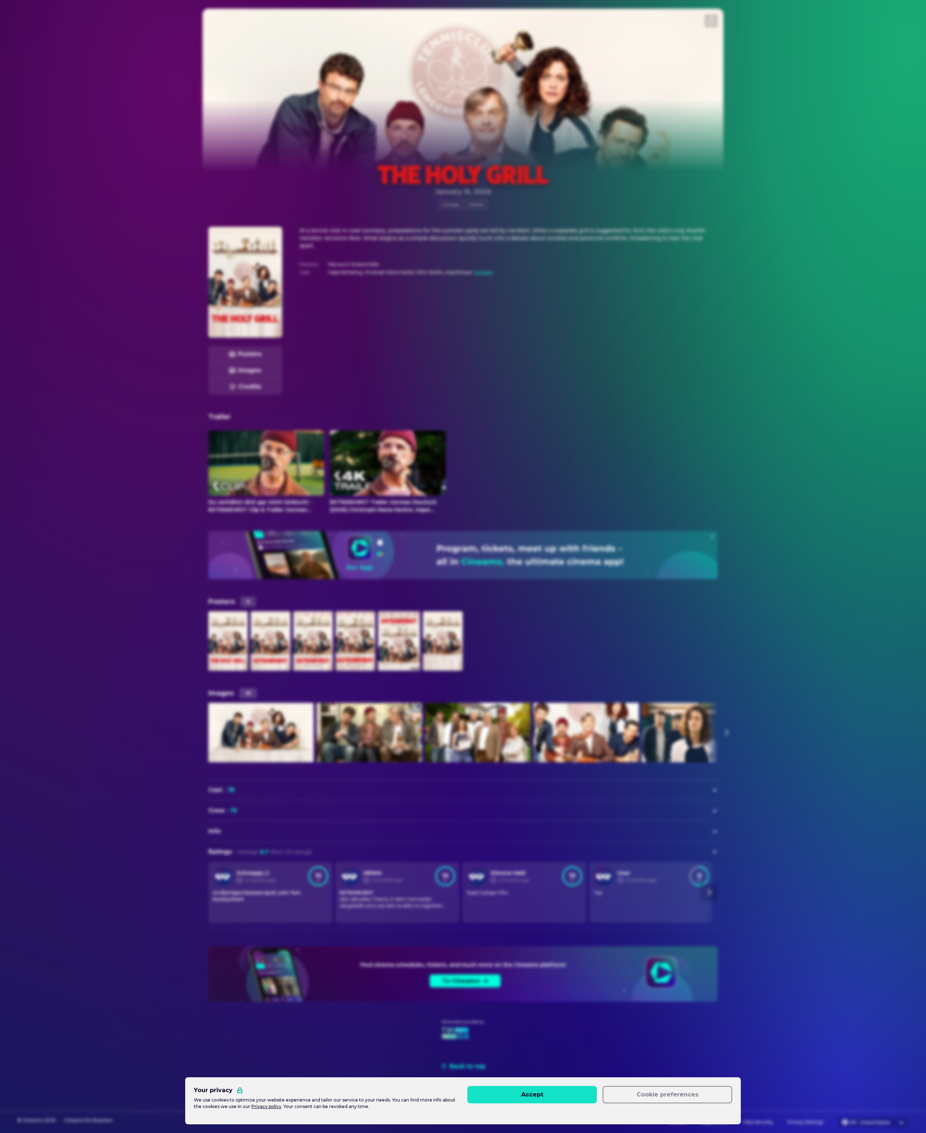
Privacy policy (266, 1106)
